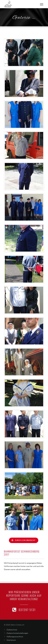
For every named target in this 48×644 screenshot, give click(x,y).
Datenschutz (12, 629)
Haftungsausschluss (15, 636)
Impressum (11, 640)
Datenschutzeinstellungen (17, 633)
